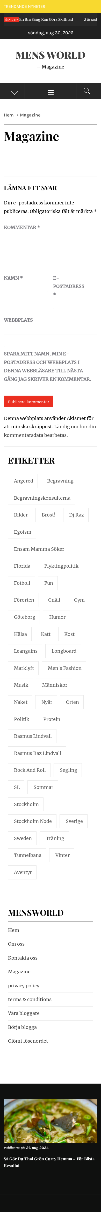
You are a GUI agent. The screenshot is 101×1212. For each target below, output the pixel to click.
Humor (57, 617)
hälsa (20, 634)
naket (20, 702)
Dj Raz (76, 515)
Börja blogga (22, 1027)
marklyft (24, 668)
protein (51, 719)
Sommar (43, 787)
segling (68, 770)
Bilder (21, 515)
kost (69, 634)
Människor (54, 685)
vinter (62, 855)
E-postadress (66, 286)
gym (79, 600)
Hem (13, 930)
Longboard (64, 651)
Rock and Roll (30, 770)
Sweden (23, 838)
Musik (21, 685)
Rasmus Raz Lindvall (37, 753)
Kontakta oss (23, 958)
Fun (48, 583)
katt (46, 634)
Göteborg (24, 617)
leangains (26, 651)
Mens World (50, 54)
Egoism (22, 532)
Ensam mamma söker (39, 549)
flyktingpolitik (61, 566)
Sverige (74, 821)
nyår (46, 702)
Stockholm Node (33, 821)
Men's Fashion (65, 668)
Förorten (24, 600)
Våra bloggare (24, 1013)
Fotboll (22, 583)
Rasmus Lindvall (33, 736)
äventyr (23, 872)
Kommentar (22, 227)
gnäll (54, 600)
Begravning (60, 481)
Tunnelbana (27, 855)
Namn (13, 278)
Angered (23, 481)
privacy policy (23, 986)
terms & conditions (30, 999)
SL (17, 787)
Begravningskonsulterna (42, 498)
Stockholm (26, 804)
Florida (22, 566)
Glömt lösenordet (28, 1041)
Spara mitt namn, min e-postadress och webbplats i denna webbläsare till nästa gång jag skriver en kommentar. (47, 366)
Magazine (19, 972)
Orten (72, 702)
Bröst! (48, 515)
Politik (21, 719)
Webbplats (17, 320)
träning (55, 838)
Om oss (16, 944)
